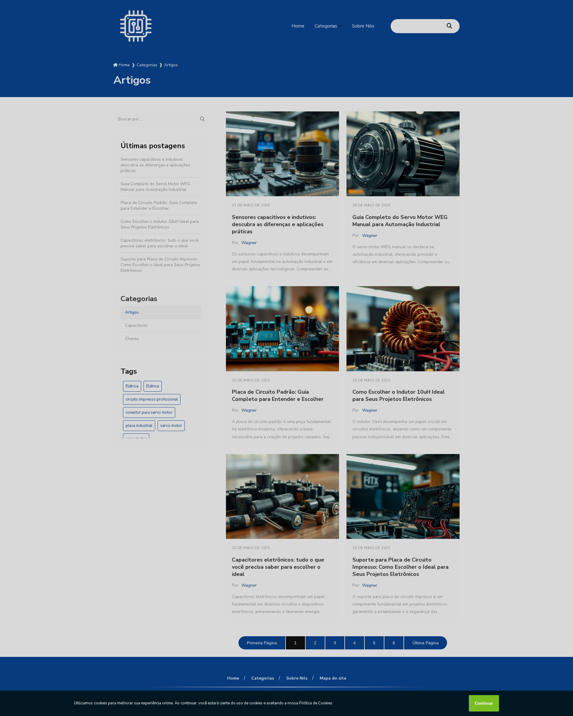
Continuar (484, 703)
